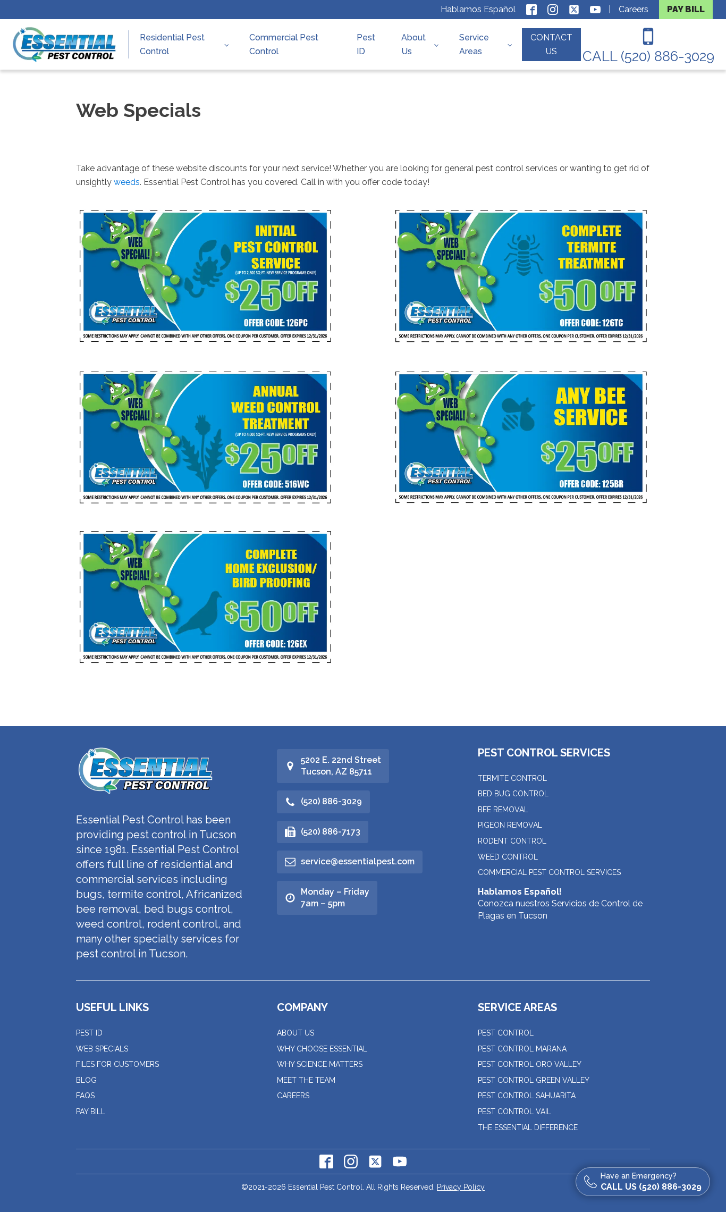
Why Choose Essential (322, 1049)
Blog (86, 1080)
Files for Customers (117, 1064)
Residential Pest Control (172, 44)
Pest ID (366, 44)
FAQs (85, 1095)
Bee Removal (503, 809)
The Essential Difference (528, 1127)
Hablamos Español (478, 9)
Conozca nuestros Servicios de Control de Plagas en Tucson (560, 904)
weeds (127, 182)
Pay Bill (90, 1111)
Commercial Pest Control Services (549, 872)
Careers (633, 9)
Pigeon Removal (510, 825)
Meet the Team (306, 1080)
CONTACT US (551, 44)
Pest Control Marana (522, 1049)
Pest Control (506, 1033)
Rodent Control (512, 841)
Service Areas (474, 44)
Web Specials (102, 1049)
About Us (413, 44)
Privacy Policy (461, 1187)
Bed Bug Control (513, 793)
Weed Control (508, 857)
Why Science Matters (319, 1064)
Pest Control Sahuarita (527, 1095)
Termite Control (512, 778)
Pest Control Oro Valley (529, 1064)
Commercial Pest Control (283, 44)
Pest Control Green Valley (533, 1080)
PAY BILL (686, 9)
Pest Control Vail (514, 1111)
